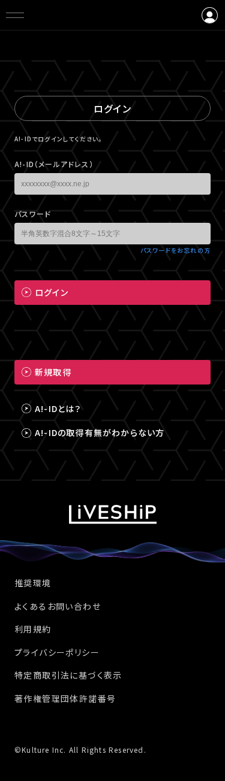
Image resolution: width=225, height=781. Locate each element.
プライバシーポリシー (57, 652)
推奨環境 (33, 583)
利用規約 (33, 629)
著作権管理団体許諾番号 (65, 698)
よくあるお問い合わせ (57, 606)
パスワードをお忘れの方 (175, 250)
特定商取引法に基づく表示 (68, 675)
